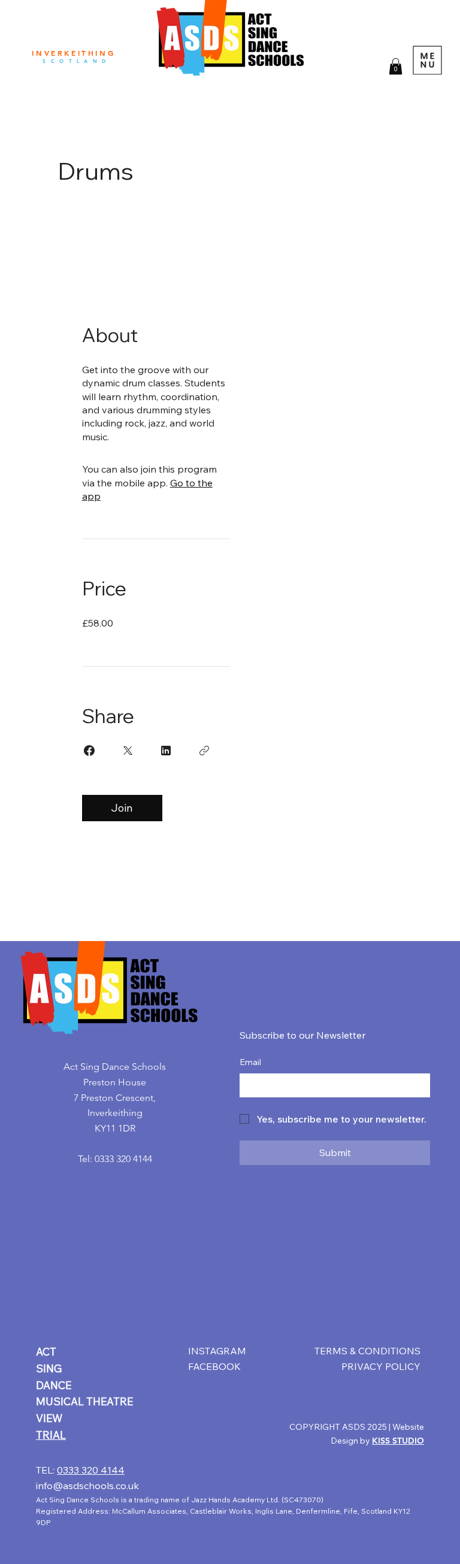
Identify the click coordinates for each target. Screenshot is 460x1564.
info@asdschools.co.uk (87, 1486)
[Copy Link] (204, 750)
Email (250, 1062)
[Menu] (428, 60)
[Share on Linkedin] (166, 750)
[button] (395, 66)
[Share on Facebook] (89, 750)
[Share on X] (127, 750)
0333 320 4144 (91, 1470)
